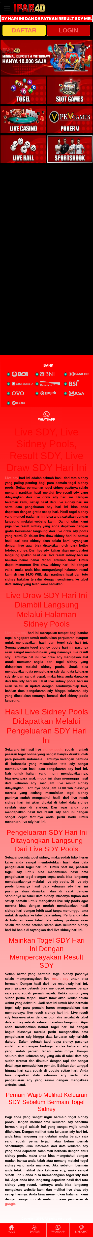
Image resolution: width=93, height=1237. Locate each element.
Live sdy (11, 478)
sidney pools (53, 749)
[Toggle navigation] (7, 8)
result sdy (60, 979)
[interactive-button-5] (23, 149)
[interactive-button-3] (23, 119)
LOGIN (68, 30)
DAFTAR (24, 30)
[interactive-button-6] (70, 149)
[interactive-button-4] (70, 119)
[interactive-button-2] (70, 90)
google (10, 1204)
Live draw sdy (16, 633)
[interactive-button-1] (23, 90)
